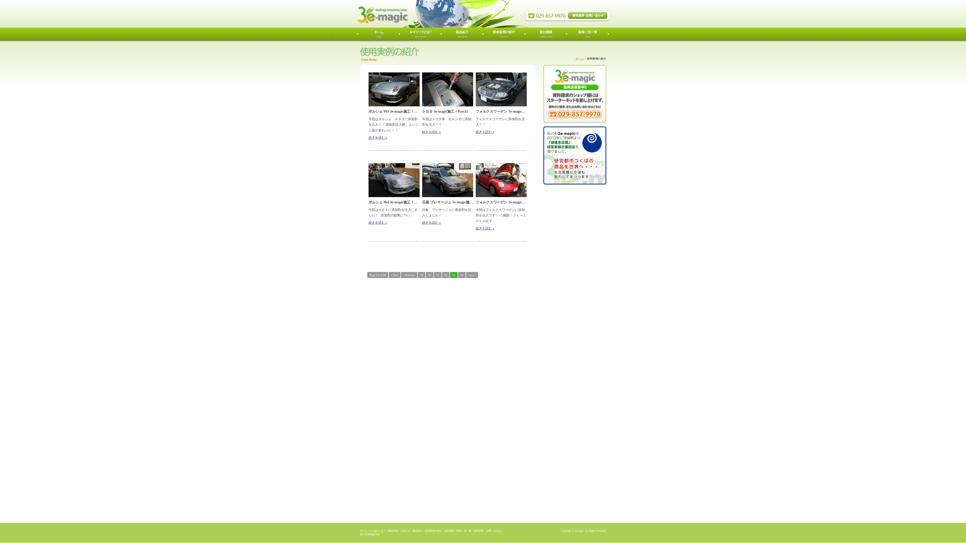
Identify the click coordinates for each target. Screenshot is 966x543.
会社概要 (449, 530)
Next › (472, 275)
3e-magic (401, 14)
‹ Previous (409, 275)
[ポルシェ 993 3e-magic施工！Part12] (394, 89)
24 (461, 275)
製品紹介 (418, 530)
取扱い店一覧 (463, 530)
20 (429, 275)
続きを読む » (378, 138)
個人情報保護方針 (370, 534)
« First (394, 275)
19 (421, 275)
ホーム (580, 58)
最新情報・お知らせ (399, 530)
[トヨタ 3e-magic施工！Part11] (447, 89)
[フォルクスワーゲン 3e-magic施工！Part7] (501, 180)
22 (445, 275)
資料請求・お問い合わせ (487, 530)
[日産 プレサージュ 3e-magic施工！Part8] (447, 180)
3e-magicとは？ (377, 530)
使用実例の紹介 (433, 530)
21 (437, 275)
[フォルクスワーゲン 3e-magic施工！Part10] (501, 89)
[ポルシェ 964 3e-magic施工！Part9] (394, 180)
